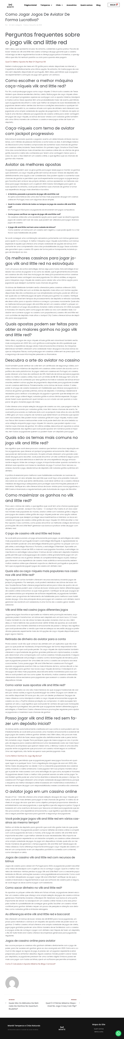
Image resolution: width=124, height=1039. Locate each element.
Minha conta (98, 1032)
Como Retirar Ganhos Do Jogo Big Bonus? (23, 756)
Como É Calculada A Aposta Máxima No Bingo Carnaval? (30, 964)
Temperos (45, 5)
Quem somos (86, 5)
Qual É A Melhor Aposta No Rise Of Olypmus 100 (25, 62)
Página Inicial (30, 5)
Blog (98, 5)
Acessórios (72, 5)
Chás (58, 5)
